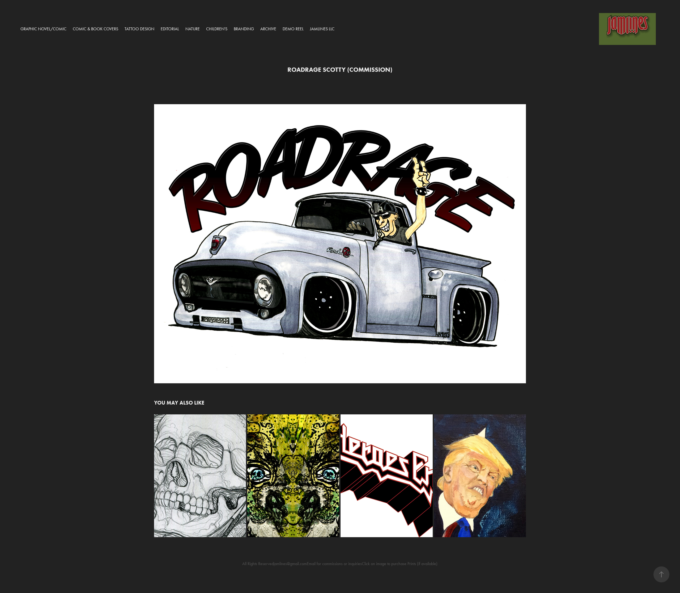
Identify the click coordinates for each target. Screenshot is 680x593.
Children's (216, 28)
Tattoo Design (139, 28)
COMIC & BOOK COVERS (95, 28)
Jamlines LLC (322, 28)
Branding (244, 28)
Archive (268, 28)
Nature (192, 28)
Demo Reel (293, 28)
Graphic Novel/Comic (43, 28)
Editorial (170, 28)
